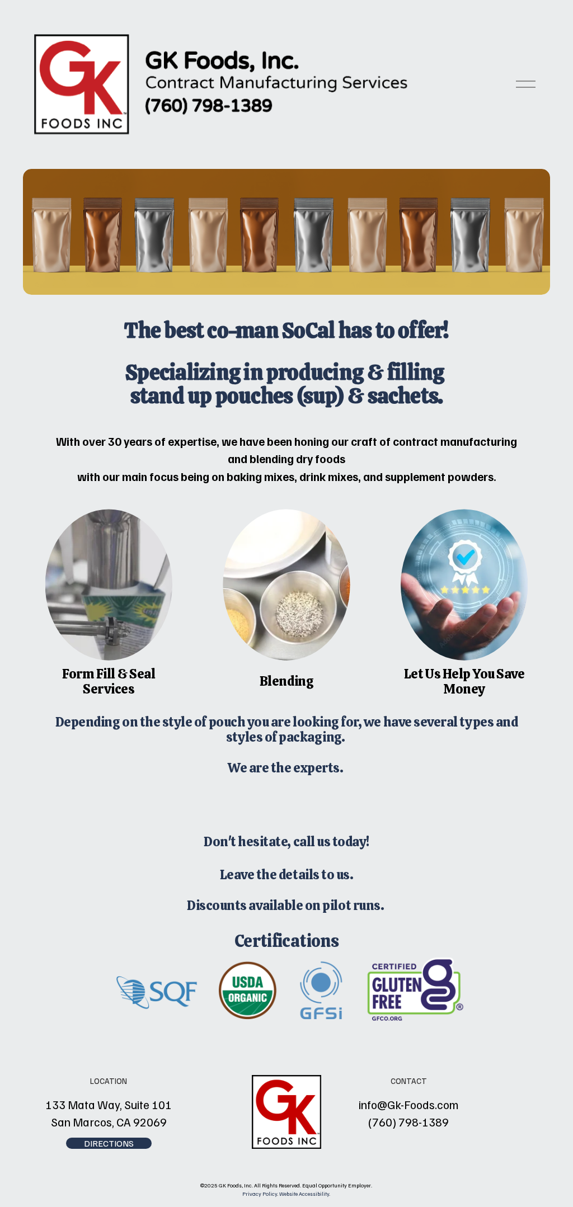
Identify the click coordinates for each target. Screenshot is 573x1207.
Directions (109, 1143)
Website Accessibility (304, 1193)
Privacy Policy (259, 1193)
